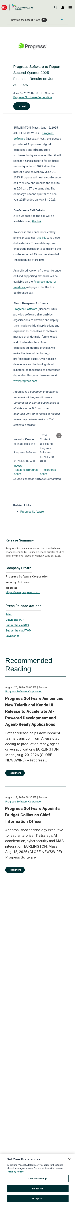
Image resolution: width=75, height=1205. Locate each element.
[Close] (69, 1159)
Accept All (37, 1198)
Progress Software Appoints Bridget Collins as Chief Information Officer (32, 815)
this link (36, 221)
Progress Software (25, 309)
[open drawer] (70, 7)
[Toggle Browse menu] (62, 19)
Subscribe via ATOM (18, 630)
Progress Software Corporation (32, 97)
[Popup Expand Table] (59, 435)
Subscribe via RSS (17, 625)
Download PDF (15, 619)
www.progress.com (25, 381)
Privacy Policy (16, 1171)
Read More (15, 772)
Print (9, 614)
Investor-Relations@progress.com (26, 469)
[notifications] (62, 7)
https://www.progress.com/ (23, 592)
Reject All (37, 1188)
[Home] (17, 7)
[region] (37, 1179)
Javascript (12, 636)
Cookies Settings (37, 1178)
